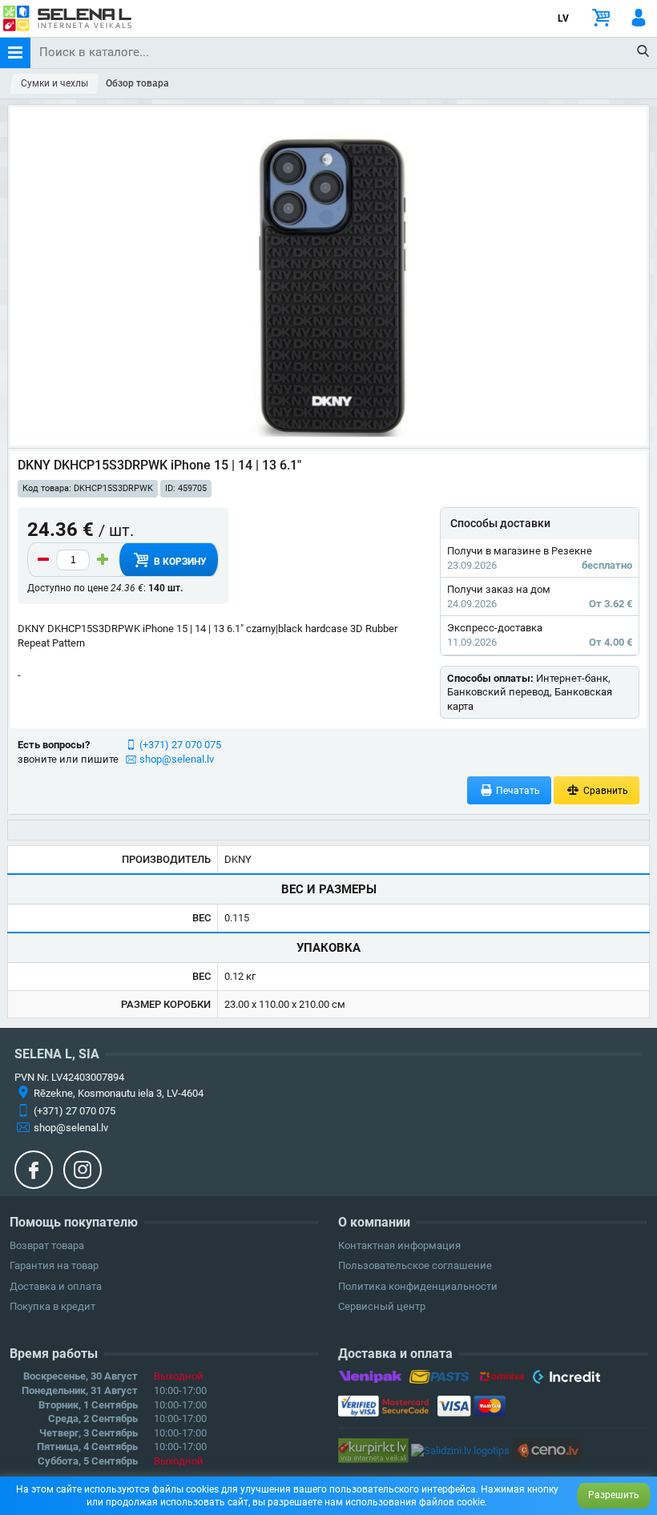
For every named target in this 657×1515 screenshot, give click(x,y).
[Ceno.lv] (547, 1450)
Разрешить (613, 1495)
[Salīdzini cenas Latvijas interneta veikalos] (373, 1450)
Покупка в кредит (52, 1306)
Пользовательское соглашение (415, 1265)
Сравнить (604, 790)
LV (563, 18)
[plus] (102, 560)
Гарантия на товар (54, 1265)
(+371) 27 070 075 (180, 745)
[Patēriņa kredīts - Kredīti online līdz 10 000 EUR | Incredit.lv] (566, 1379)
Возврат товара (47, 1245)
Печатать (517, 790)
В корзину (179, 561)
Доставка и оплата (56, 1286)
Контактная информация (399, 1245)
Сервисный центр (381, 1306)
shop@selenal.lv (176, 759)
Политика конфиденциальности (418, 1286)
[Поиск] (644, 52)
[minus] (43, 560)
